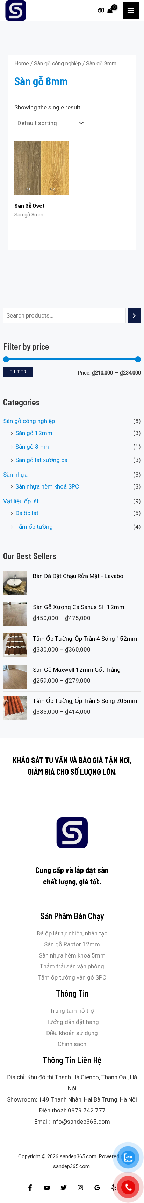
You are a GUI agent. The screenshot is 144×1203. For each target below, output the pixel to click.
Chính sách (72, 1043)
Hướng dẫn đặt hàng (72, 1021)
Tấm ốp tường (34, 526)
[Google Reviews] (97, 1187)
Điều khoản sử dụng (72, 1033)
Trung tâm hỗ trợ (72, 1010)
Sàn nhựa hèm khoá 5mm (72, 955)
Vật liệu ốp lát (21, 501)
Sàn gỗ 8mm (32, 446)
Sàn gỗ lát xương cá (41, 459)
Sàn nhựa (15, 474)
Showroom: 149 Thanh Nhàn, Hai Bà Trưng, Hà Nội (72, 1099)
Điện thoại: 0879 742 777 (72, 1110)
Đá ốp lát (26, 513)
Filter (18, 372)
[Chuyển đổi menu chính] (131, 10)
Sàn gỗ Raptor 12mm (72, 944)
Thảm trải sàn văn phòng (72, 966)
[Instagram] (80, 1187)
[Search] (134, 315)
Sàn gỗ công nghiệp (29, 421)
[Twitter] (63, 1187)
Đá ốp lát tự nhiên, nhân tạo (72, 933)
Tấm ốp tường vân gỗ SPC (72, 977)
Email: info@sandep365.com (72, 1121)
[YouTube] (47, 1187)
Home (21, 63)
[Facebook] (30, 1187)
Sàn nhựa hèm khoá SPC (47, 486)
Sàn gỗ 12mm (33, 432)
